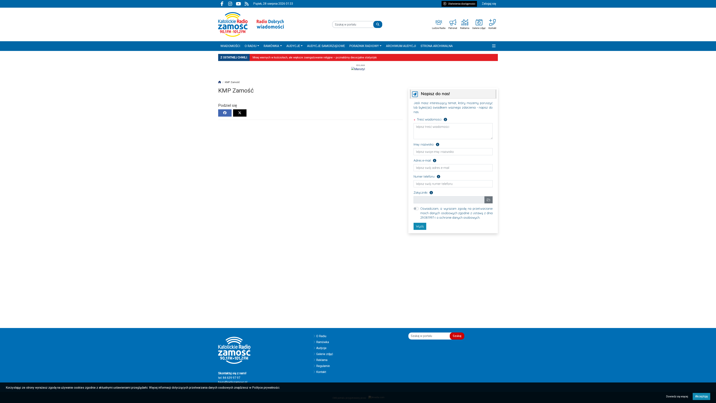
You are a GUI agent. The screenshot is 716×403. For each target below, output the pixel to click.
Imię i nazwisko (426, 144)
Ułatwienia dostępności (461, 3)
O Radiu (321, 336)
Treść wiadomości (431, 119)
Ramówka (322, 342)
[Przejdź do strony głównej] (251, 24)
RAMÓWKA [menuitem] (271, 46)
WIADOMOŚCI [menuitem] (230, 46)
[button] (494, 46)
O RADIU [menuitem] (251, 46)
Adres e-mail (425, 160)
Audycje (321, 348)
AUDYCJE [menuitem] (293, 46)
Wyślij (420, 226)
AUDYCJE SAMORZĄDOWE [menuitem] (326, 46)
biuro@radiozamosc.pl (232, 382)
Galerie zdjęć (324, 354)
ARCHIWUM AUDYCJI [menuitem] (401, 46)
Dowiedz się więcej (677, 396)
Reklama (321, 360)
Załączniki (423, 192)
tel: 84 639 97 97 (229, 377)
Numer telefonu (427, 176)
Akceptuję (701, 396)
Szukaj (457, 336)
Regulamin (323, 366)
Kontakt (321, 372)
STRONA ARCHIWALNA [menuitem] (436, 46)
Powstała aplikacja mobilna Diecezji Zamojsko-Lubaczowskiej (290, 57)
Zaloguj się (489, 3)
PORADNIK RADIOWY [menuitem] (364, 46)
